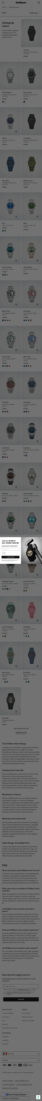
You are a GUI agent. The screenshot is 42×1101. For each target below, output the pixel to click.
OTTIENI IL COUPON (10, 557)
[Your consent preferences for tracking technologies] (38, 1097)
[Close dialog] (41, 538)
